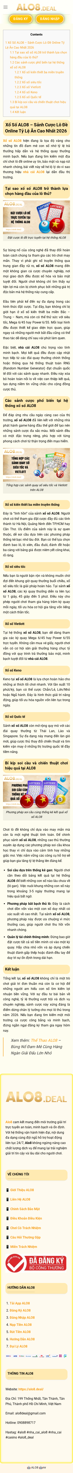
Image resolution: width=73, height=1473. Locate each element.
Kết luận (18, 112)
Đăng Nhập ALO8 (22, 1318)
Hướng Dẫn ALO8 (22, 1339)
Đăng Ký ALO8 (20, 1310)
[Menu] (5, 7)
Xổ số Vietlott (28, 87)
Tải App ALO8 (20, 1303)
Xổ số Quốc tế (28, 97)
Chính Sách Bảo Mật (25, 1209)
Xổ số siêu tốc (28, 82)
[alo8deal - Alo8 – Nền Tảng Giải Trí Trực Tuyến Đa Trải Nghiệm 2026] (36, 7)
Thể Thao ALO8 (44, 1040)
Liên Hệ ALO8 (20, 1199)
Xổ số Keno (26, 92)
